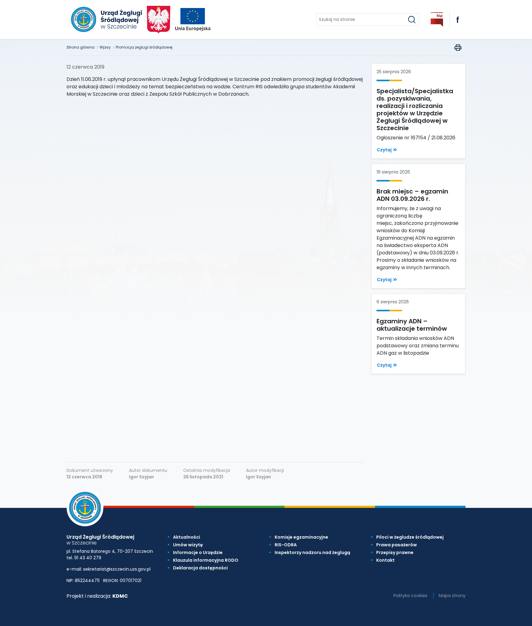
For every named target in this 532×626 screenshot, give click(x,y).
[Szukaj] (412, 20)
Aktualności (186, 537)
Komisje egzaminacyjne (301, 537)
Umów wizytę (188, 545)
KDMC (120, 596)
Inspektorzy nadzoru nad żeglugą (312, 552)
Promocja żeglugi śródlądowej (144, 47)
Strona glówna (80, 47)
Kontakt (385, 560)
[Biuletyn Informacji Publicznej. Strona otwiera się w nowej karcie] (437, 19)
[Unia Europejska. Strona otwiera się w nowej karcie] (192, 19)
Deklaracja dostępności (200, 568)
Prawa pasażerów (396, 545)
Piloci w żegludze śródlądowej (410, 537)
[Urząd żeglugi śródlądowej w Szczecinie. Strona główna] (105, 19)
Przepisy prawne (394, 552)
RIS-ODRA (286, 545)
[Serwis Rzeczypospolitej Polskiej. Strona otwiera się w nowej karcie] (159, 20)
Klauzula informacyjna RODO (205, 560)
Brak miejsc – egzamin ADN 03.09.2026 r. (412, 195)
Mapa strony (452, 595)
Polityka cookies (410, 595)
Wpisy (105, 47)
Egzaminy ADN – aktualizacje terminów (412, 325)
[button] (387, 150)
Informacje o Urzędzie (198, 552)
